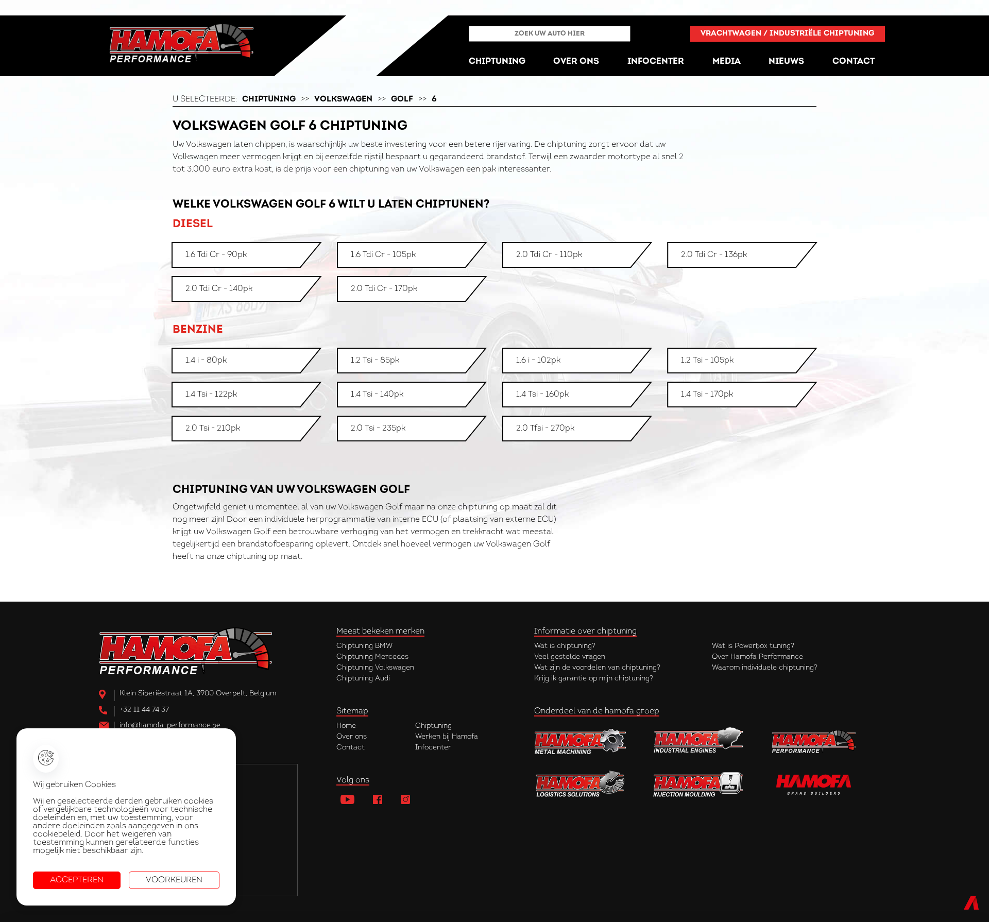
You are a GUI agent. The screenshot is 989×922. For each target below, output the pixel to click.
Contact (350, 748)
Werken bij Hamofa (446, 737)
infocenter (655, 61)
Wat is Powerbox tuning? (753, 646)
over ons (576, 61)
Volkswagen (343, 99)
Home (346, 726)
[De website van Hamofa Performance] (817, 741)
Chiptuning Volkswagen (375, 668)
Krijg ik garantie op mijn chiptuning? (593, 678)
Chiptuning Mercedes (372, 657)
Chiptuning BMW (364, 646)
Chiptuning (269, 99)
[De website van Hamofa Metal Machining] (580, 741)
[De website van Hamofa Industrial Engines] (699, 741)
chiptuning (497, 61)
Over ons (351, 737)
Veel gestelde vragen (569, 657)
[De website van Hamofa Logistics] (580, 784)
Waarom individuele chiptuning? (764, 668)
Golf (402, 99)
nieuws (786, 61)
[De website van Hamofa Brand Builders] (817, 784)
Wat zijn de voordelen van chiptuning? (597, 668)
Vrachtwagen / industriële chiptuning (788, 34)
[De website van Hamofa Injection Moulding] (699, 784)
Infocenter (433, 748)
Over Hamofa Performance (757, 657)
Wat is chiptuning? (564, 646)
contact (853, 61)
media (726, 61)
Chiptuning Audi (363, 678)
